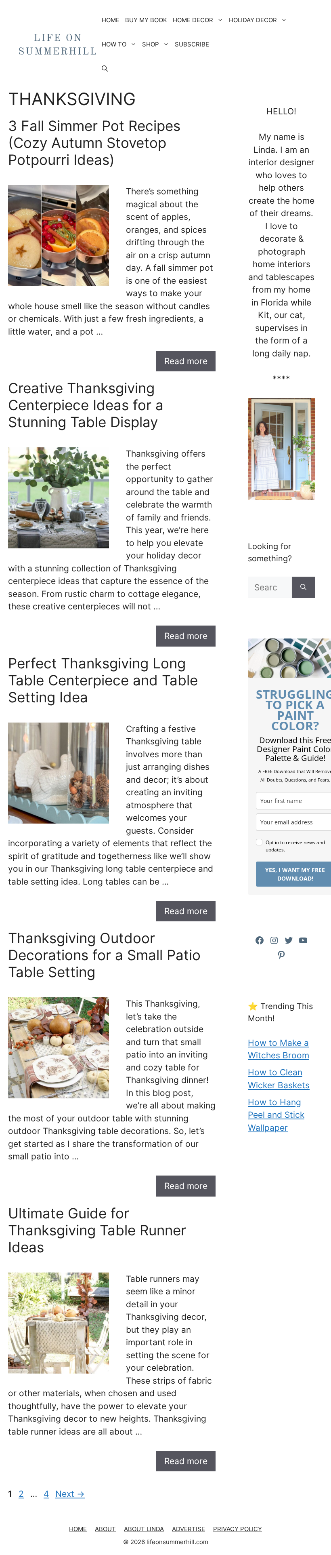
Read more (185, 361)
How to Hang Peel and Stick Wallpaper (276, 1115)
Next (70, 1494)
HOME (110, 20)
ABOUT (105, 1529)
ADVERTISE (188, 1529)
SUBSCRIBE (192, 44)
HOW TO (114, 44)
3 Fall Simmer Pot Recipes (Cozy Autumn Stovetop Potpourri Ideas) (94, 142)
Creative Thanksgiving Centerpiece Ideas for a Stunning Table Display (85, 404)
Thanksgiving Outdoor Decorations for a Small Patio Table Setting (104, 954)
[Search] (303, 587)
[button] (105, 69)
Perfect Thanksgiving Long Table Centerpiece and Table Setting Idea (103, 680)
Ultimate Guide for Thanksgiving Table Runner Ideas (97, 1230)
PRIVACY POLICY (237, 1529)
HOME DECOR (193, 20)
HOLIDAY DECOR (253, 20)
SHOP (150, 44)
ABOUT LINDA (144, 1529)
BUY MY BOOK (146, 20)
